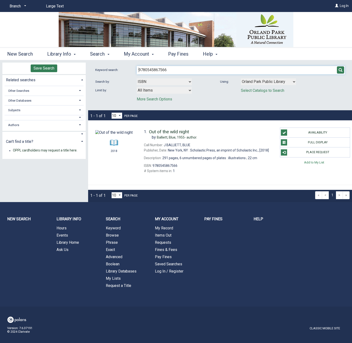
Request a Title (118, 285)
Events (62, 235)
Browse (112, 235)
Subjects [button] (14, 110)
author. (177, 137)
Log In (344, 6)
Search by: (102, 81)
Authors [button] (13, 125)
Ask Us (62, 249)
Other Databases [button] (19, 100)
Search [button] (98, 54)
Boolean (112, 264)
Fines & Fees (166, 249)
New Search (20, 54)
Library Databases (121, 271)
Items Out (163, 235)
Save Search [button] (44, 68)
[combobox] (164, 81)
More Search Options (154, 99)
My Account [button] (137, 54)
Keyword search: (107, 70)
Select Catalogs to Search (262, 90)
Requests (163, 242)
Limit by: (101, 90)
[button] (44, 117)
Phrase (112, 242)
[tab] (44, 79)
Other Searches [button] (18, 91)
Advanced (114, 257)
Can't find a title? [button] (19, 141)
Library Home (68, 242)
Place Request (317, 152)
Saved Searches (168, 264)
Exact (110, 249)
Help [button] (208, 54)
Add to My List (314, 162)
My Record (164, 228)
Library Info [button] (59, 54)
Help (258, 219)
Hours (62, 228)
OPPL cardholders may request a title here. (45, 150)
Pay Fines (178, 54)
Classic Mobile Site (325, 328)
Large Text (55, 6)
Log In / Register (169, 271)
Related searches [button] (20, 80)
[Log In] (336, 6)
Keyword (113, 228)
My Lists (113, 278)
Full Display (318, 142)
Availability (317, 132)
